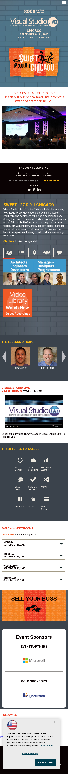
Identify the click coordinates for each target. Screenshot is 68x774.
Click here (9, 241)
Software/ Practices (33, 481)
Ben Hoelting (47, 368)
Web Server (46, 500)
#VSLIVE (34, 186)
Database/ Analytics (46, 461)
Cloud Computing (33, 461)
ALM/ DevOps (20, 461)
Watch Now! (32, 391)
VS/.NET (46, 481)
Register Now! (51, 181)
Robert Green (20, 368)
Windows (20, 500)
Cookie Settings (30, 753)
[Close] (55, 722)
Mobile (33, 500)
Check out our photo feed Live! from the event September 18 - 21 (34, 97)
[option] (20, 360)
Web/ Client (20, 481)
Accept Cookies (45, 762)
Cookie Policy (46, 746)
